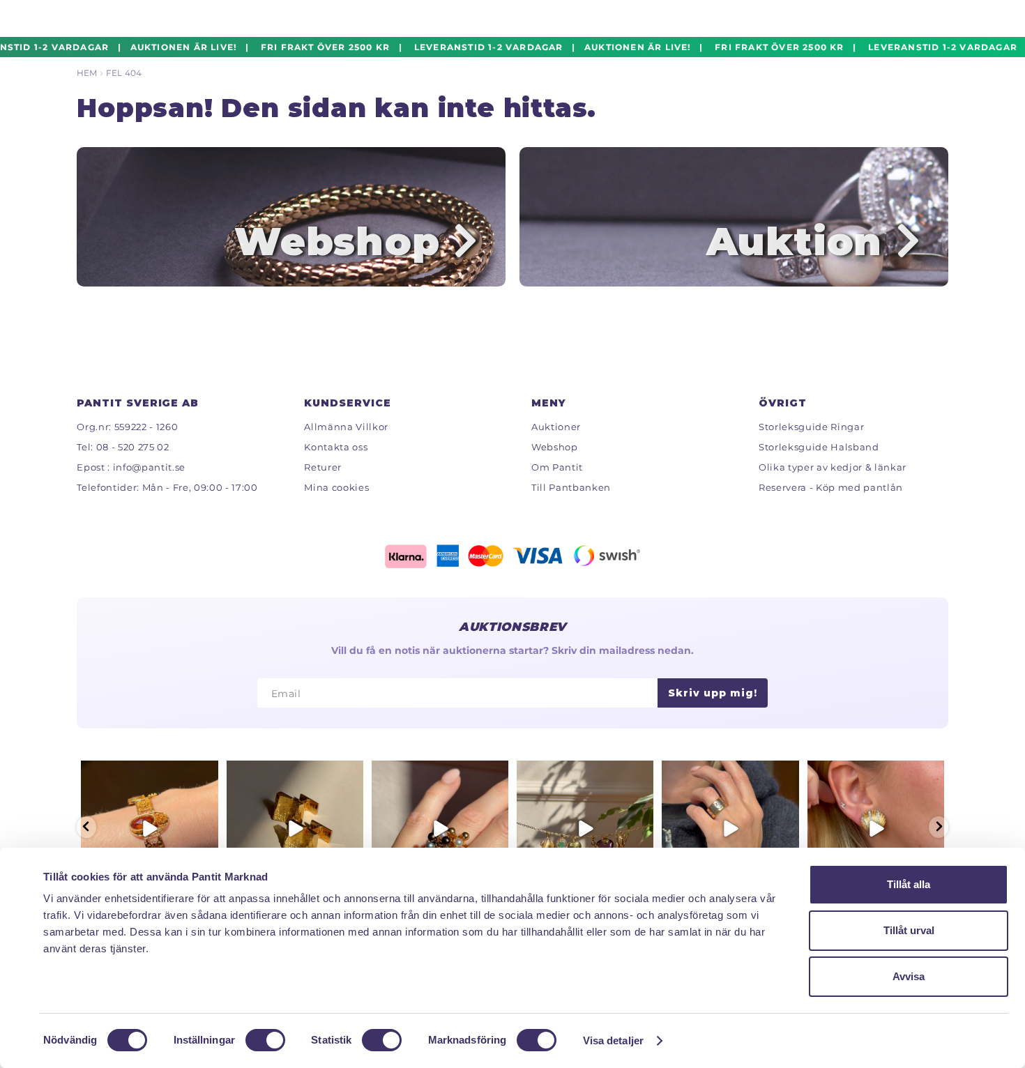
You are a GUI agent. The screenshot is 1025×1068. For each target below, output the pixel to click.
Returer (323, 467)
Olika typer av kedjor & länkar (832, 467)
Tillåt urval (908, 930)
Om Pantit (557, 467)
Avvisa (909, 976)
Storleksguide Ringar (811, 426)
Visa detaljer (613, 1040)
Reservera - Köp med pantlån (831, 487)
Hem (87, 73)
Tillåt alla (908, 884)
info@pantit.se (149, 467)
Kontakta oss (335, 446)
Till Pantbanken (571, 487)
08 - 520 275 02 (132, 446)
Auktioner (556, 426)
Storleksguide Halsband (819, 446)
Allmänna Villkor (346, 426)
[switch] (265, 1040)
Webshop (554, 446)
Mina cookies (336, 487)
